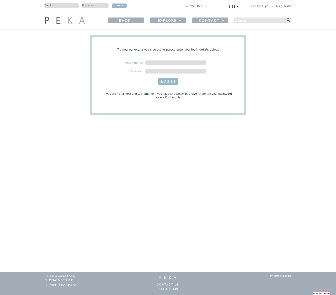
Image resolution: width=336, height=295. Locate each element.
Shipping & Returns (59, 280)
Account (195, 6)
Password (137, 71)
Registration (168, 289)
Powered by (321, 293)
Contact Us (172, 97)
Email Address (133, 63)
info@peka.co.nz (280, 276)
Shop (126, 20)
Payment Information (61, 285)
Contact (210, 20)
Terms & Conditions (60, 276)
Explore (168, 20)
